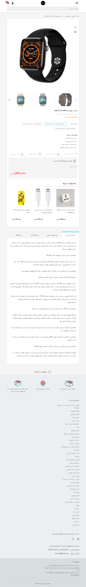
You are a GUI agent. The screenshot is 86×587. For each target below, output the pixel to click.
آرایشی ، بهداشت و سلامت (70, 479)
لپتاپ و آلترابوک (74, 440)
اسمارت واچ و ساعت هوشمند (70, 447)
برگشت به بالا (41, 371)
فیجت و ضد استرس (73, 470)
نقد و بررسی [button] (70, 235)
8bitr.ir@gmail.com (62, 553)
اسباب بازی (75, 476)
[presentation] (77, 100)
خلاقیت (76, 457)
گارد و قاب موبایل (73, 473)
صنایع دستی (75, 525)
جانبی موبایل (75, 431)
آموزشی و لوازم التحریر (72, 502)
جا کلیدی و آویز (74, 463)
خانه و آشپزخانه (74, 489)
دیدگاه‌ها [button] (18, 235)
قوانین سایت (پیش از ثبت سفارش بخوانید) (68, 406)
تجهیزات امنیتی (74, 499)
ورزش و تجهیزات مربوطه (71, 434)
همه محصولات (74, 411)
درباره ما (76, 509)
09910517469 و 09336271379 (58, 550)
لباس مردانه (75, 418)
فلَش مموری (75, 496)
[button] (9, 3)
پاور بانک (76, 450)
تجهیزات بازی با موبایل (72, 466)
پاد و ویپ (76, 522)
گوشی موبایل (75, 414)
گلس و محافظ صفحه (72, 460)
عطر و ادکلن (75, 518)
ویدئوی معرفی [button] (52, 235)
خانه (78, 427)
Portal (37, 584)
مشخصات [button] (34, 235)
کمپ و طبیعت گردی (73, 453)
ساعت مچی (75, 421)
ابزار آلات (76, 492)
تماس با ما (76, 512)
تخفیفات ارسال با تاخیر (72, 424)
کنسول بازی (75, 437)
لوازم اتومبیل (75, 483)
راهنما (77, 505)
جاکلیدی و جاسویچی (72, 486)
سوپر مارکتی (75, 515)
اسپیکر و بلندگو (74, 444)
